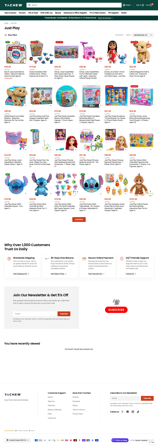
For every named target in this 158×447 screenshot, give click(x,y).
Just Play (7, 69)
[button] (127, 5)
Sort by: (128, 35)
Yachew (137, 440)
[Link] (22, 266)
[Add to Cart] (25, 61)
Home (6, 23)
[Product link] (16, 60)
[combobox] (76, 5)
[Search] (28, 5)
